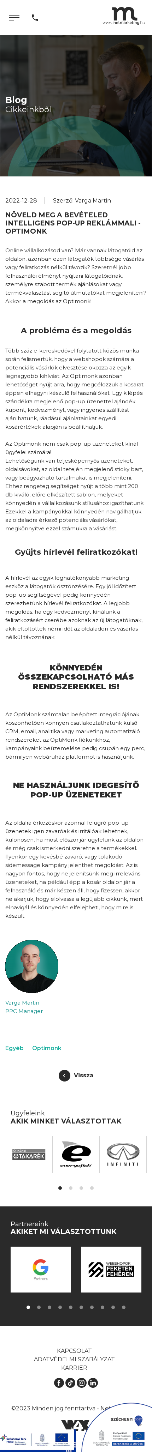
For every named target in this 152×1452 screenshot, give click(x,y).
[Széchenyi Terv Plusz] (38, 1440)
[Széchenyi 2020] (116, 1427)
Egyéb (14, 1048)
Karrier (74, 1367)
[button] (60, 1188)
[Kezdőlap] (124, 16)
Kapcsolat (74, 1351)
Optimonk (47, 1048)
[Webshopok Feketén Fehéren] (99, 1270)
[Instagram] (82, 1382)
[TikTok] (70, 1382)
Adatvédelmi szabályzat (74, 1359)
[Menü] (14, 17)
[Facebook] (59, 1382)
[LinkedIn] (93, 1382)
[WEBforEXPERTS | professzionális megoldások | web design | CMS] (76, 1425)
